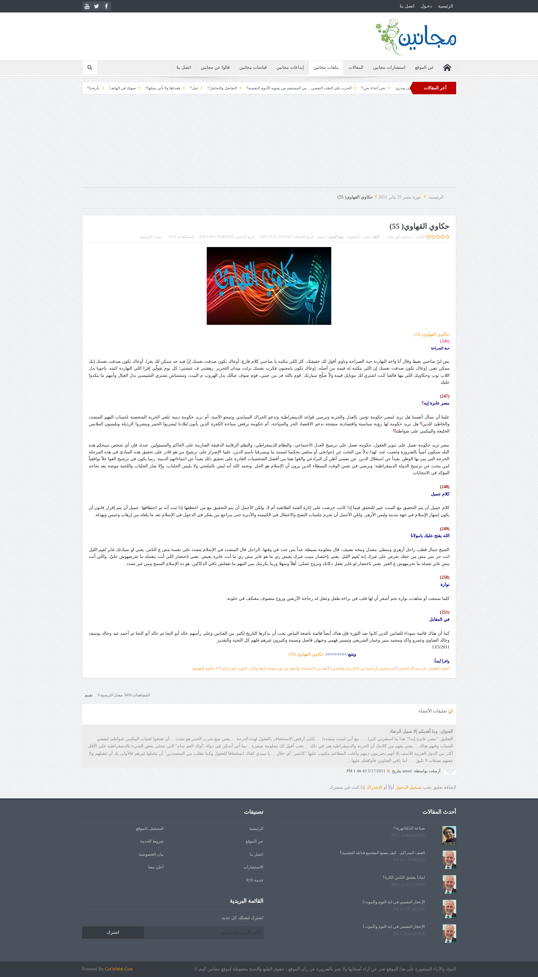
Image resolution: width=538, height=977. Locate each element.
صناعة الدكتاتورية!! (409, 828)
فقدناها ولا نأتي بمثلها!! (203, 88)
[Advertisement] (269, 144)
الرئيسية (445, 6)
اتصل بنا (407, 6)
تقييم (88, 695)
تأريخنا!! (134, 88)
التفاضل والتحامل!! (263, 88)
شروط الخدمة (152, 841)
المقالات (355, 67)
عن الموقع (424, 67)
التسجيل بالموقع (150, 828)
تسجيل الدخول (408, 787)
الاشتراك (374, 787)
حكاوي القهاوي (203, 668)
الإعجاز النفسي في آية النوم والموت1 (393, 926)
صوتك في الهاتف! (163, 88)
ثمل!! (235, 88)
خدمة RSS (254, 880)
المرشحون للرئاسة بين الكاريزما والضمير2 (363, 668)
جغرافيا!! (112, 88)
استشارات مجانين (389, 67)
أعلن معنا (156, 867)
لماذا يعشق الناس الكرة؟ (404, 877)
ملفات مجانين (326, 67)
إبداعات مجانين (290, 67)
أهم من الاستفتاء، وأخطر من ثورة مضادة (296, 668)
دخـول (426, 6)
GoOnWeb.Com (119, 969)
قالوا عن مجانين (215, 67)
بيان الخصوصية (151, 854)
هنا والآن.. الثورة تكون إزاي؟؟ (240, 668)
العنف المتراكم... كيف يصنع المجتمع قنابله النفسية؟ (382, 852)
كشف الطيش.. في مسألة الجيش (424, 668)
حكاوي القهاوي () (306, 654)
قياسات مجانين (253, 67)
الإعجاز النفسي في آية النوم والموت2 (393, 902)
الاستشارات (253, 867)
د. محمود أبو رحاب (400, 237)
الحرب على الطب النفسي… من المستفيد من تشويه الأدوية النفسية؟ (340, 88)
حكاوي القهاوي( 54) (432, 334)
